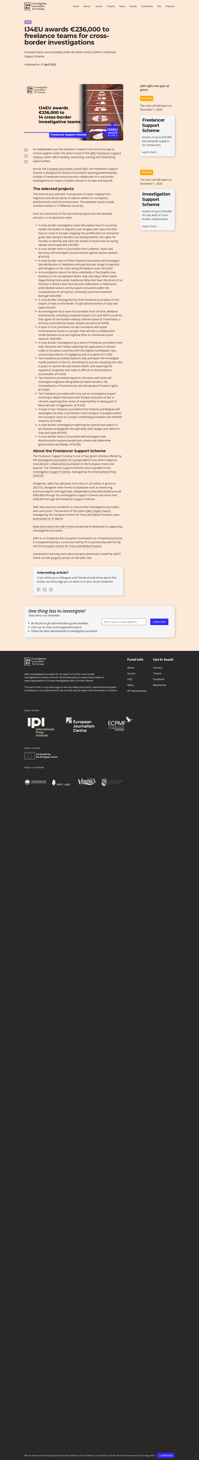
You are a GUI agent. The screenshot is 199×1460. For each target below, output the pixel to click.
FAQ (159, 6)
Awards (133, 6)
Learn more (149, 152)
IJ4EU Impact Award (98, 511)
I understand (165, 1455)
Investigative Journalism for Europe (59, 460)
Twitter (157, 673)
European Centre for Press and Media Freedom (72, 546)
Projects (111, 6)
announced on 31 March (48, 518)
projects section (61, 558)
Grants (98, 6)
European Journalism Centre (64, 169)
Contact (158, 667)
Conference (147, 6)
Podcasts (170, 6)
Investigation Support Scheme (51, 472)
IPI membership (136, 690)
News (122, 6)
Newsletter (159, 685)
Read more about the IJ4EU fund (53, 526)
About (86, 6)
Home (76, 6)
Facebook (158, 679)
